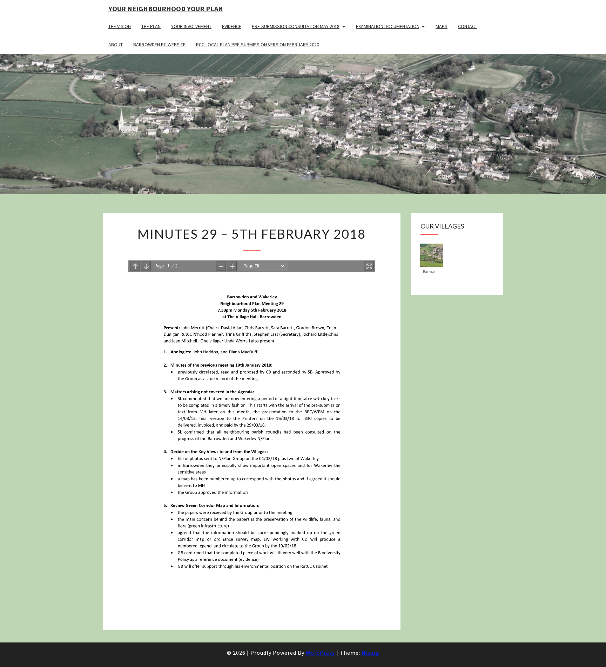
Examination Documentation (387, 26)
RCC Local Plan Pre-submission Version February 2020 (257, 44)
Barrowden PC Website (159, 44)
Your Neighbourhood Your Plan (165, 8)
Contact (467, 26)
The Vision (119, 26)
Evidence (231, 26)
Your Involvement (191, 26)
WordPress (320, 652)
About (115, 44)
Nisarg (370, 652)
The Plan (151, 26)
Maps (441, 26)
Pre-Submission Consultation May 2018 (295, 26)
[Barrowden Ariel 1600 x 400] (431, 254)
